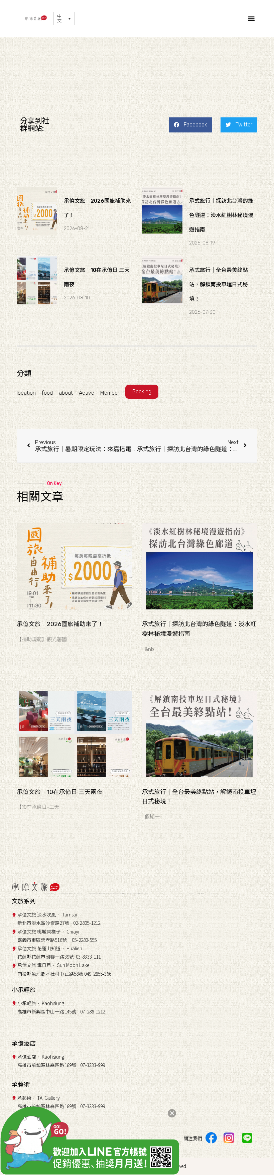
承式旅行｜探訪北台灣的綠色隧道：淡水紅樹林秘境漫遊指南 (221, 215)
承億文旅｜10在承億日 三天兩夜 (60, 792)
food (47, 393)
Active (86, 393)
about (66, 393)
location (26, 393)
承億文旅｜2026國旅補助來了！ (60, 624)
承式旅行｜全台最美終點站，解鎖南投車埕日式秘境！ (218, 284)
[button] (251, 18)
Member (109, 393)
